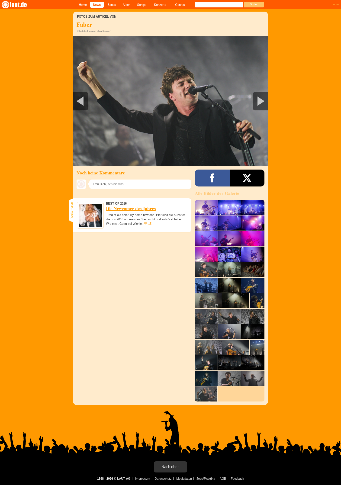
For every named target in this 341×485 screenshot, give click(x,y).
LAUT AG (123, 478)
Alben (126, 4)
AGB (223, 478)
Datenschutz (163, 478)
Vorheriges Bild (105, 101)
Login (335, 4)
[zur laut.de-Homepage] (18, 4)
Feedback (237, 478)
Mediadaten (184, 478)
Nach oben (170, 467)
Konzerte (160, 4)
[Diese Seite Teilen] (212, 178)
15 (149, 223)
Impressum (142, 478)
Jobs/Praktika (205, 478)
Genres (180, 4)
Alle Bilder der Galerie (217, 193)
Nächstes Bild (170, 101)
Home (83, 4)
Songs (141, 4)
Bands (111, 4)
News (97, 4)
